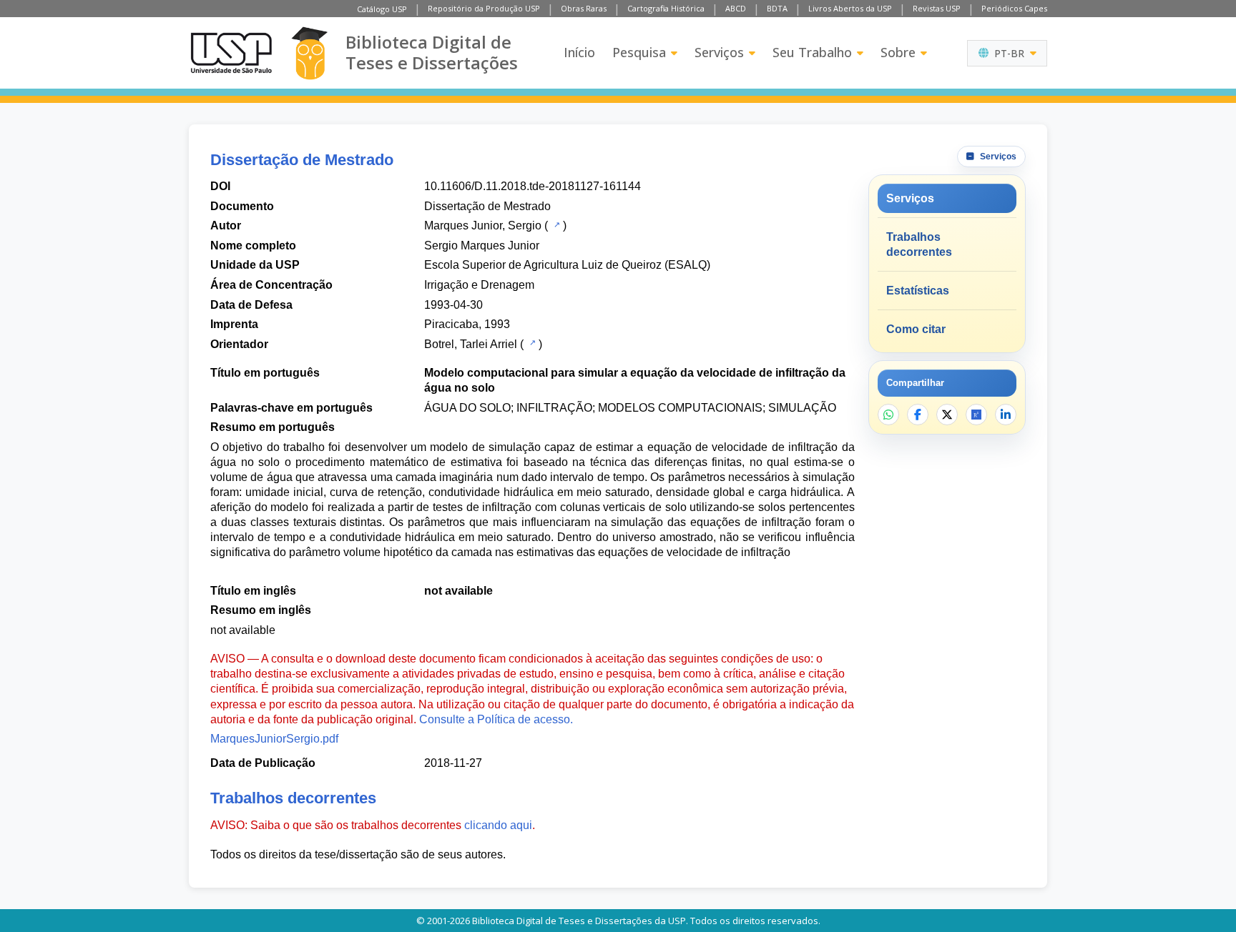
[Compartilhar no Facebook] (917, 414)
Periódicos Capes (1014, 8)
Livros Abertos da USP (850, 8)
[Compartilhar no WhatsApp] (888, 414)
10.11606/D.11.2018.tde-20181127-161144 (532, 186)
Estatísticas (917, 290)
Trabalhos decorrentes (919, 244)
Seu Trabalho (812, 52)
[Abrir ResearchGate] (976, 414)
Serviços (719, 52)
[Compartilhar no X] (947, 414)
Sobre (898, 52)
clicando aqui (498, 825)
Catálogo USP (382, 9)
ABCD (735, 8)
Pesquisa (639, 52)
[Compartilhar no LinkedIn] (1005, 414)
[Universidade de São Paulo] (231, 53)
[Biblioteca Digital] (309, 53)
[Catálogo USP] (555, 224)
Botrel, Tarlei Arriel (470, 344)
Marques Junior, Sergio (482, 225)
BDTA (777, 8)
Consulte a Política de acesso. (496, 719)
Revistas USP (937, 8)
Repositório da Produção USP (484, 8)
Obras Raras (584, 8)
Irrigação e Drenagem (479, 285)
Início (579, 52)
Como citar (916, 329)
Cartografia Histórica (666, 8)
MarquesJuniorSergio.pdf (274, 739)
